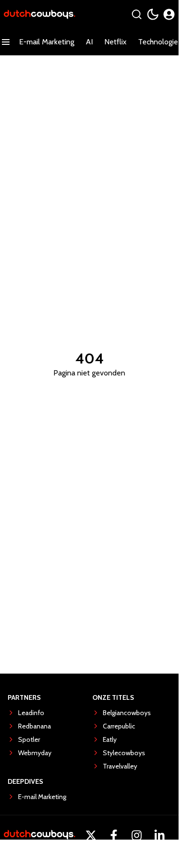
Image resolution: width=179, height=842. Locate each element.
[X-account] (91, 835)
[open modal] (169, 14)
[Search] (136, 14)
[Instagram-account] (136, 835)
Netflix (115, 41)
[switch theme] (152, 14)
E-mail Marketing (46, 41)
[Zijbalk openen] (5, 42)
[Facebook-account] (113, 835)
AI (89, 41)
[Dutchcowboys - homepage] (39, 15)
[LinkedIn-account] (159, 835)
